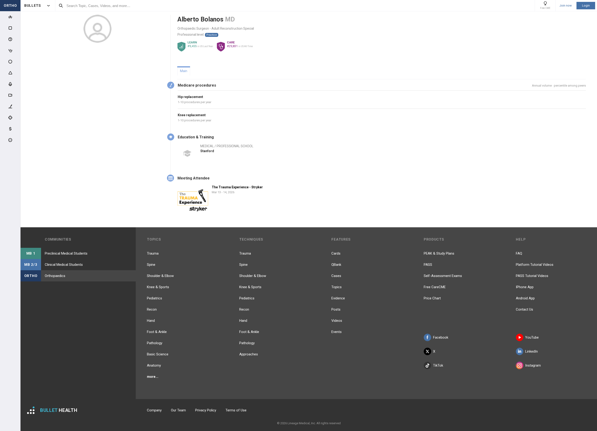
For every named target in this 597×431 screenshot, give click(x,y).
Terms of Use (236, 410)
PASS (428, 265)
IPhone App (525, 287)
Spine (151, 265)
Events (336, 332)
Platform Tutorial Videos (534, 265)
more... (152, 377)
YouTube (532, 337)
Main (183, 71)
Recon (152, 309)
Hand (151, 321)
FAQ (519, 253)
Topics (336, 287)
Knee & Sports (158, 287)
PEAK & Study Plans (439, 253)
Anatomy (154, 365)
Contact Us (524, 309)
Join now (565, 5)
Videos (336, 321)
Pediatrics (154, 298)
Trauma (153, 253)
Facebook (440, 337)
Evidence (338, 298)
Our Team (178, 410)
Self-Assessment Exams (443, 276)
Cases (336, 276)
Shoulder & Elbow (160, 276)
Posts (335, 309)
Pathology (154, 343)
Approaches (248, 354)
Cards (335, 253)
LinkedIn (531, 351)
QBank (336, 265)
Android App (525, 298)
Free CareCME (435, 287)
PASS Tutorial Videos (532, 276)
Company (154, 410)
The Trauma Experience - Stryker (237, 187)
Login (586, 5)
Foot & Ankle (157, 332)
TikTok (438, 365)
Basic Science (157, 354)
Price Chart (432, 298)
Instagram (533, 365)
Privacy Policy (205, 410)
